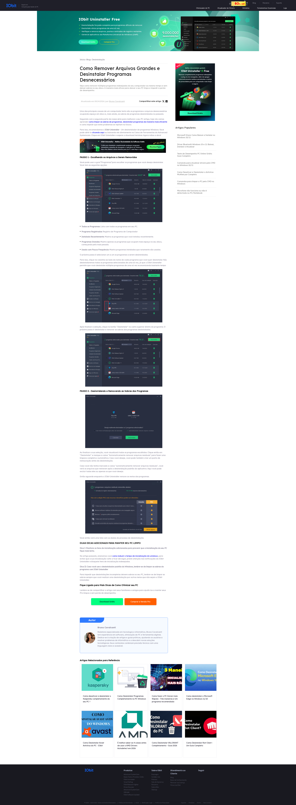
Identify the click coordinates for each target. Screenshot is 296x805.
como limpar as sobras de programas (105, 122)
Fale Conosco (207, 803)
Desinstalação (98, 59)
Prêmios (154, 779)
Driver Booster (129, 787)
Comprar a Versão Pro (140, 601)
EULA (137, 803)
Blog (254, 3)
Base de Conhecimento (178, 780)
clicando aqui (98, 132)
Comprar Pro (109, 42)
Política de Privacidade (162, 803)
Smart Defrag (128, 782)
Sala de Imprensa (157, 782)
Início (82, 59)
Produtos (191, 803)
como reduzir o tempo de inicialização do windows (135, 556)
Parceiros (266, 3)
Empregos (155, 774)
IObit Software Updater (132, 794)
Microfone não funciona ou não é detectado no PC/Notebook (192, 191)
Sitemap (154, 789)
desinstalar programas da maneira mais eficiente (145, 122)
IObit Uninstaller (129, 779)
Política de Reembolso (126, 803)
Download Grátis (88, 42)
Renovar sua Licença (177, 782)
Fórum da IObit (175, 785)
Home (199, 803)
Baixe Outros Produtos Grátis (134, 777)
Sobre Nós (155, 787)
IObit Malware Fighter (131, 784)
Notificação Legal (147, 803)
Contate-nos (155, 777)
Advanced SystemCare (131, 774)
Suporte (183, 803)
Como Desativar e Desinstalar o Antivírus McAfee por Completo (195, 173)
